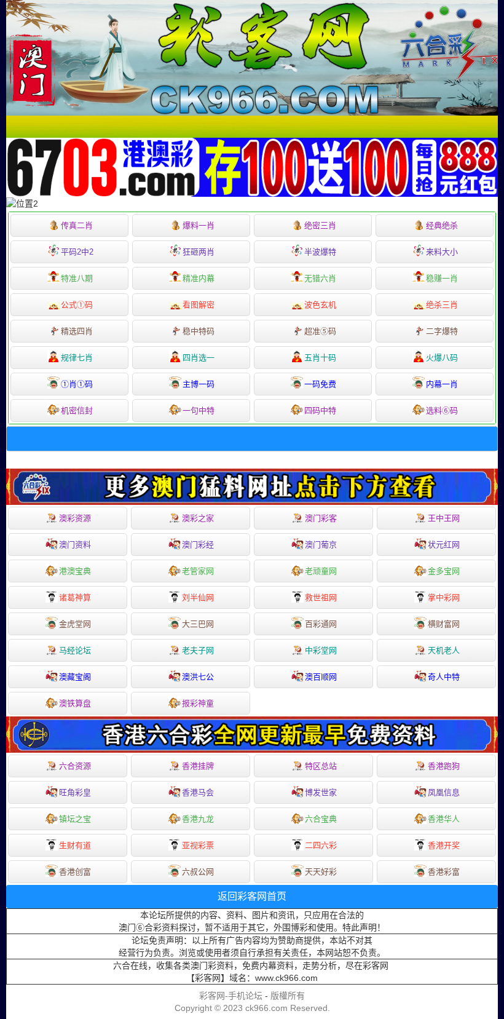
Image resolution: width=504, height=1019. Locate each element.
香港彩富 (444, 871)
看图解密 (199, 304)
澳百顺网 (321, 676)
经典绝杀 (442, 225)
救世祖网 (321, 597)
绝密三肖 (320, 225)
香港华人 (444, 818)
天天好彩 (321, 871)
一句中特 (199, 410)
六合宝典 (321, 818)
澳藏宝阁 (75, 676)
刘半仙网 (198, 597)
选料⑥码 (442, 410)
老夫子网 (198, 650)
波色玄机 (320, 304)
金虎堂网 (75, 623)
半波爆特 (320, 251)
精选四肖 (77, 331)
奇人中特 (444, 676)
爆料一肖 (199, 225)
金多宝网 (444, 571)
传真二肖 (77, 225)
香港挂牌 (198, 766)
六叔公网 (198, 871)
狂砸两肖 (199, 251)
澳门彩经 (198, 544)
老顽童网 (321, 571)
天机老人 (444, 650)
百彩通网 (321, 623)
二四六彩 (321, 845)
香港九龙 (198, 818)
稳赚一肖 (442, 278)
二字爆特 (442, 331)
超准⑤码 (320, 331)
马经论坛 (75, 650)
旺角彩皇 (75, 792)
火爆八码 (442, 357)
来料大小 (442, 251)
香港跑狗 (444, 766)
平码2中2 (77, 251)
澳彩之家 (198, 518)
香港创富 (75, 871)
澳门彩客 (321, 518)
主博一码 (199, 384)
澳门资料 (75, 544)
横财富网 (444, 623)
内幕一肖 (442, 384)
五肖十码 (320, 357)
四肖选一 (199, 357)
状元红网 (444, 544)
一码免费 (320, 384)
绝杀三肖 (442, 304)
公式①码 (77, 304)
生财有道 (75, 845)
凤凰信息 (444, 792)
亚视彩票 (198, 845)
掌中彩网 (444, 597)
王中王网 (444, 518)
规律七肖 (77, 357)
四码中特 (320, 410)
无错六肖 (320, 278)
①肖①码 (77, 384)
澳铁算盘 (75, 703)
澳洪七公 (198, 676)
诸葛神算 (75, 597)
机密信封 (77, 410)
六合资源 (75, 766)
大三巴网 (198, 623)
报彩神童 (198, 703)
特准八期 (77, 278)
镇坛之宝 (75, 818)
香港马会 (198, 792)
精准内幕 (199, 278)
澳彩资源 (75, 518)
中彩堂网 (321, 650)
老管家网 (198, 571)
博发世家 (321, 792)
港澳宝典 (75, 571)
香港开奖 (444, 845)
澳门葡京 (321, 544)
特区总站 (321, 766)
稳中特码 (199, 331)
